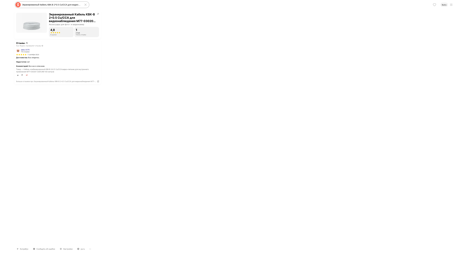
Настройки (68, 249)
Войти (444, 5)
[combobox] (51, 5)
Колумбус (24, 249)
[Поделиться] (98, 14)
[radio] (17, 75)
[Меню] (451, 4)
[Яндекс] (18, 4)
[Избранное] (434, 4)
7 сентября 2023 (33, 54)
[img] (21, 55)
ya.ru (83, 249)
